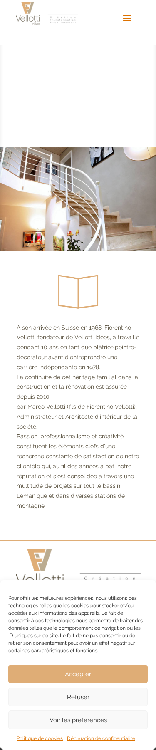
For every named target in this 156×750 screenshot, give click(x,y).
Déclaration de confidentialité (101, 738)
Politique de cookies (40, 738)
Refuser (78, 697)
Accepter (78, 674)
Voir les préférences (78, 720)
